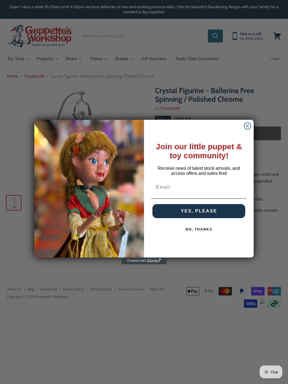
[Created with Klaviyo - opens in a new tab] (144, 260)
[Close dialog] (247, 126)
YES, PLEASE (199, 211)
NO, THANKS (199, 229)
